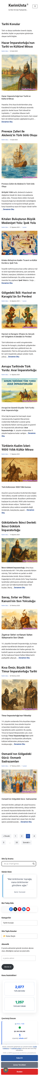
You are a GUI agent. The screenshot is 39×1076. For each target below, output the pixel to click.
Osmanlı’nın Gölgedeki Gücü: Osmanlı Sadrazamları (16, 757)
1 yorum (24, 227)
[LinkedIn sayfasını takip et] (24, 909)
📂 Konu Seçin (9, 936)
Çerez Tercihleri (19, 1065)
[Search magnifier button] (33, 863)
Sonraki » (26, 842)
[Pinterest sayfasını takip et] (19, 909)
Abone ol (7, 967)
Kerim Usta (5, 51)
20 (17, 842)
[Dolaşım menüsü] (35, 6)
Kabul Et (19, 1058)
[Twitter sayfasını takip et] (15, 909)
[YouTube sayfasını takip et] (28, 909)
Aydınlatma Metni (16, 1048)
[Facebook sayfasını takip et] (11, 909)
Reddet (19, 1072)
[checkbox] (5, 1070)
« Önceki (6, 836)
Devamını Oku (7, 122)
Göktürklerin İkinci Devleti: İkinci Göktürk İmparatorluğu (19, 526)
